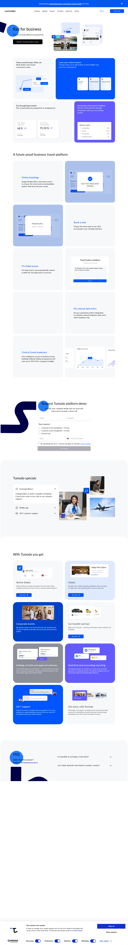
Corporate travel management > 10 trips (55, 431)
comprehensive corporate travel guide (65, 3)
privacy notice (85, 444)
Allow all (111, 926)
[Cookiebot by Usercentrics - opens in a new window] (13, 941)
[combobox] (67, 438)
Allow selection (111, 932)
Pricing (77, 11)
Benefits (44, 11)
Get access (117, 11)
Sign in (102, 11)
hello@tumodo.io (30, 762)
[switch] (57, 941)
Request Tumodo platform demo (28, 42)
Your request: (44, 424)
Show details (104, 941)
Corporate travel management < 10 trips (55, 428)
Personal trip (45, 433)
